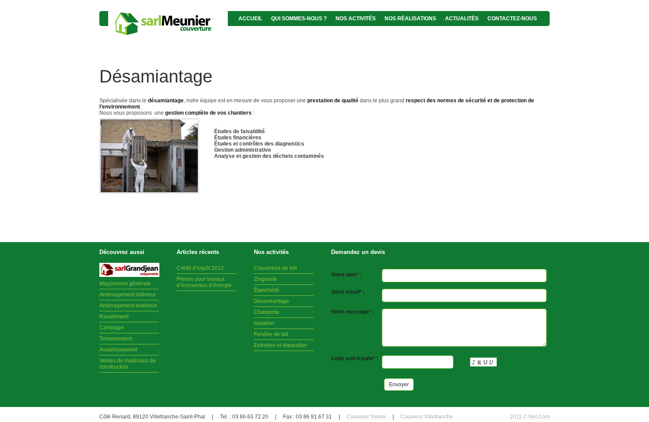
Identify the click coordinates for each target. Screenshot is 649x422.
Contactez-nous (512, 18)
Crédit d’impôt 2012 (200, 268)
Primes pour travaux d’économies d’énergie (204, 282)
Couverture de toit (275, 268)
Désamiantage (271, 301)
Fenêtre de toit (271, 334)
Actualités (462, 18)
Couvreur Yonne (366, 417)
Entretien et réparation (280, 345)
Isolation (264, 323)
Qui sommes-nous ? (299, 18)
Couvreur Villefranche (426, 417)
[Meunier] (168, 24)
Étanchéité (266, 290)
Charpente (266, 312)
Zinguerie (265, 279)
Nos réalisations (410, 18)
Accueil (250, 18)
